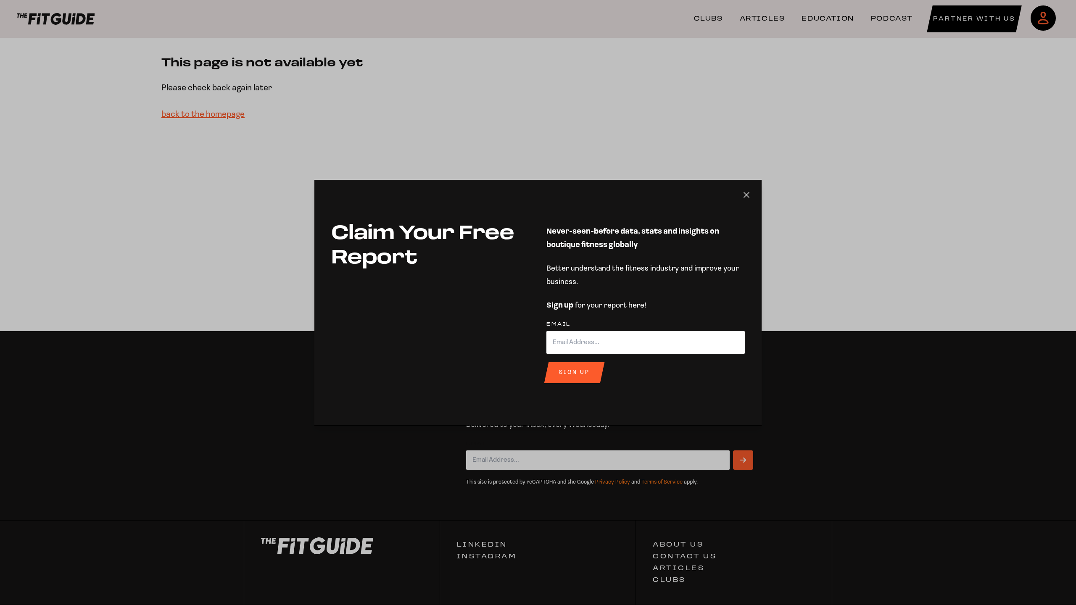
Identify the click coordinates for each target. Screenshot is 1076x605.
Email (558, 324)
